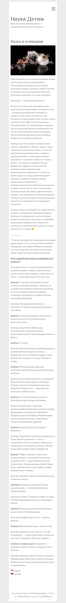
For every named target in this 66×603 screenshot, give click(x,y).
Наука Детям (27, 19)
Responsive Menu (53, 9)
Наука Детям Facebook (33, 587)
